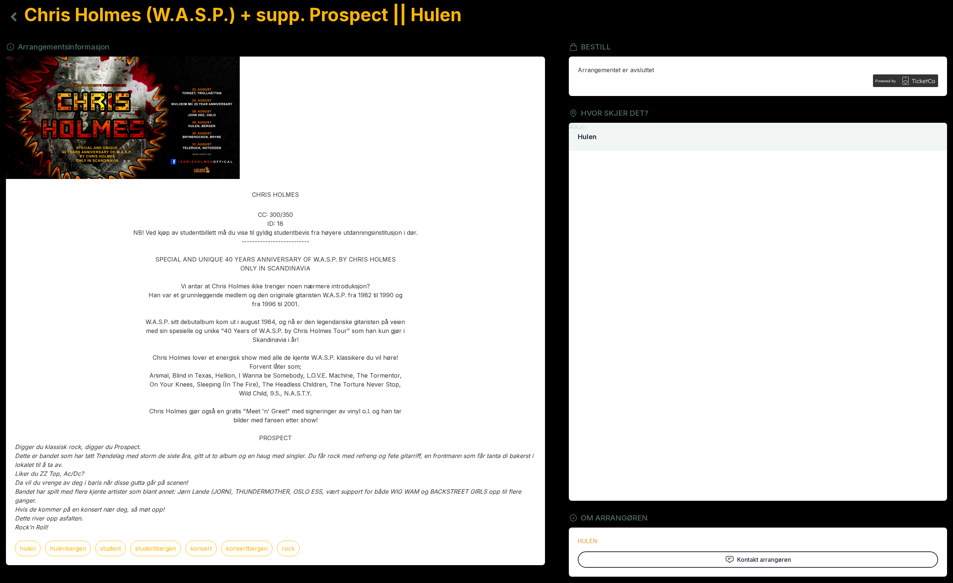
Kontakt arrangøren (764, 559)
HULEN (587, 541)
